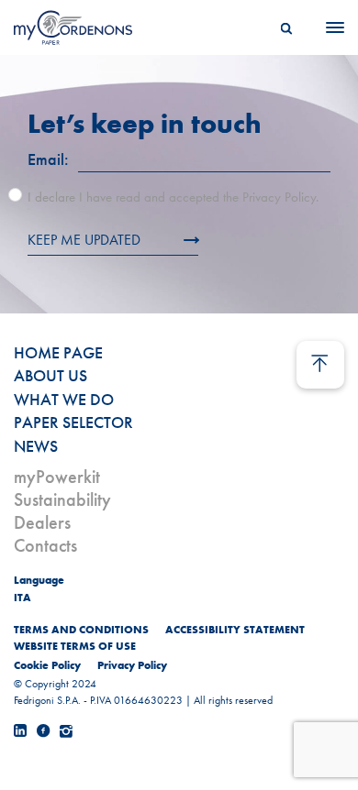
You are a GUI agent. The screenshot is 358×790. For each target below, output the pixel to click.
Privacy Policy (132, 665)
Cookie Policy (47, 665)
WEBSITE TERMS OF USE (75, 646)
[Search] (286, 27)
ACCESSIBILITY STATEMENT (235, 629)
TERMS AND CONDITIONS (81, 629)
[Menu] (329, 27)
